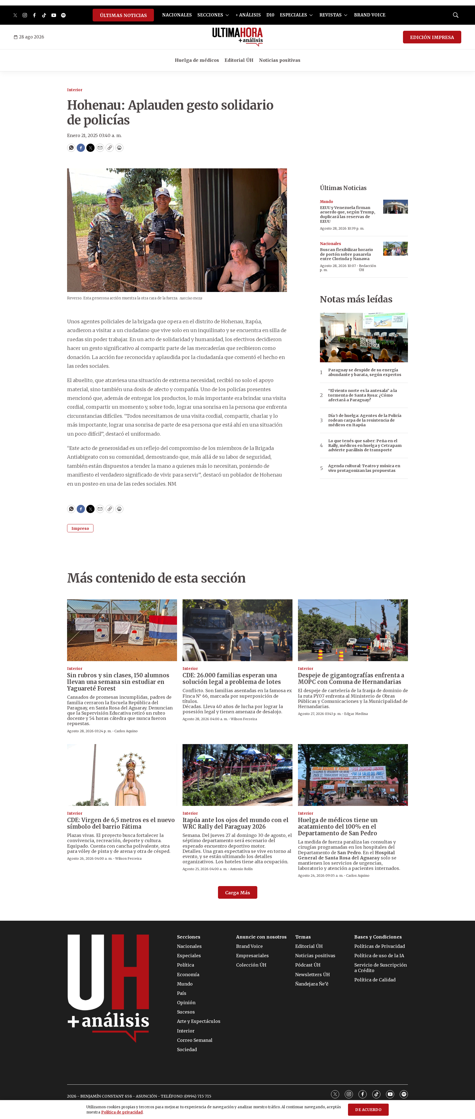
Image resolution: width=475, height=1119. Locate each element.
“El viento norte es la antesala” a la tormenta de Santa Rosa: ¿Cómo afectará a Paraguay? (362, 395)
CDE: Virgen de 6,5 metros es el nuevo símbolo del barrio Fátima (121, 823)
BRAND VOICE (369, 15)
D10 (270, 15)
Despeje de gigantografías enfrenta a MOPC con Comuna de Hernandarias (351, 678)
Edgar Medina (356, 714)
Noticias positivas (279, 60)
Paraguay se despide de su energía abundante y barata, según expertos (364, 372)
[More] (227, 15)
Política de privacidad (122, 1112)
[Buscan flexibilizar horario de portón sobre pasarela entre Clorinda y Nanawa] (395, 249)
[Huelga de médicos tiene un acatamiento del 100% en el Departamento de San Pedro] (353, 775)
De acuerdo (368, 1109)
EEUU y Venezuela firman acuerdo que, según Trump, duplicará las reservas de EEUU (347, 214)
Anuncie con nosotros (261, 937)
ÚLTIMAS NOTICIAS (123, 15)
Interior (74, 90)
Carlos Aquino (126, 731)
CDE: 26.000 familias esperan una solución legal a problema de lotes (232, 678)
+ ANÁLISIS (248, 15)
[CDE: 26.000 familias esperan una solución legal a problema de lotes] (237, 630)
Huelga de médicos (197, 60)
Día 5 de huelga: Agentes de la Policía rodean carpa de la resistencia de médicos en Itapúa (364, 420)
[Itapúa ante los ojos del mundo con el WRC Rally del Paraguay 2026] (237, 775)
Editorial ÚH (239, 60)
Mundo (326, 201)
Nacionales (330, 243)
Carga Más (237, 892)
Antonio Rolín (241, 869)
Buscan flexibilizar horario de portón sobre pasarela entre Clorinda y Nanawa (346, 254)
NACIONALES (177, 15)
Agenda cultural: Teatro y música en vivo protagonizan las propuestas (364, 468)
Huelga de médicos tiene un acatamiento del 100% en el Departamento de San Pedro (338, 827)
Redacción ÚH (367, 268)
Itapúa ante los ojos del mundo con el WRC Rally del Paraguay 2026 (236, 823)
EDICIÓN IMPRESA (432, 37)
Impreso (80, 528)
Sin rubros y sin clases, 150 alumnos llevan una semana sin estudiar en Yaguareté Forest (118, 682)
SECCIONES (210, 15)
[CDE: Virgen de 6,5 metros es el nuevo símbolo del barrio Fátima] (122, 775)
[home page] (237, 37)
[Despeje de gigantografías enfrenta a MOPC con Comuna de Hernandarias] (353, 630)
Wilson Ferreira (244, 719)
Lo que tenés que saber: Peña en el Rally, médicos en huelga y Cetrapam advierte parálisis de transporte (365, 445)
